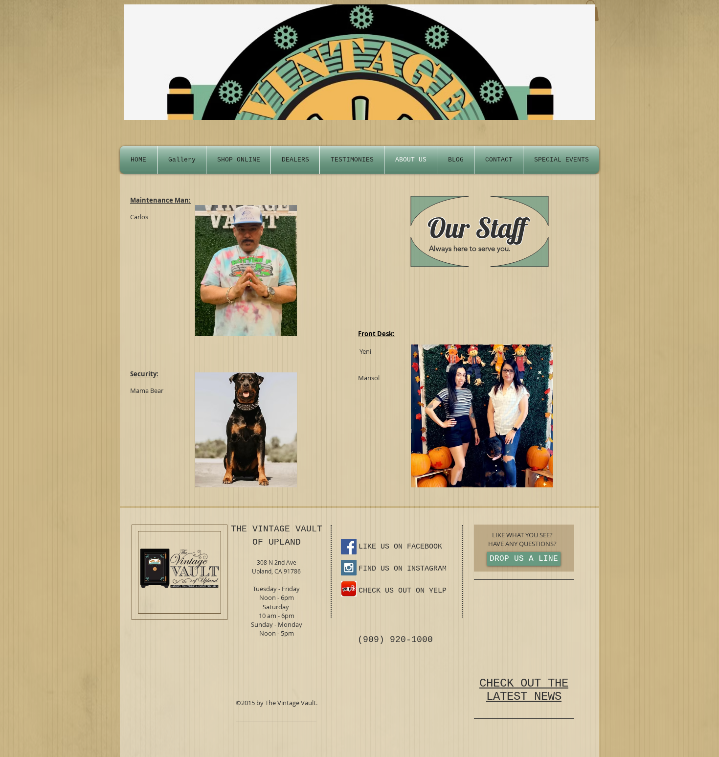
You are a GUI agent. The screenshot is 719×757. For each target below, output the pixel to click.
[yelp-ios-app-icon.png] (349, 588)
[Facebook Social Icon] (349, 546)
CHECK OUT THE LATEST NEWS (523, 690)
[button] (561, 160)
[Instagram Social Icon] (349, 567)
